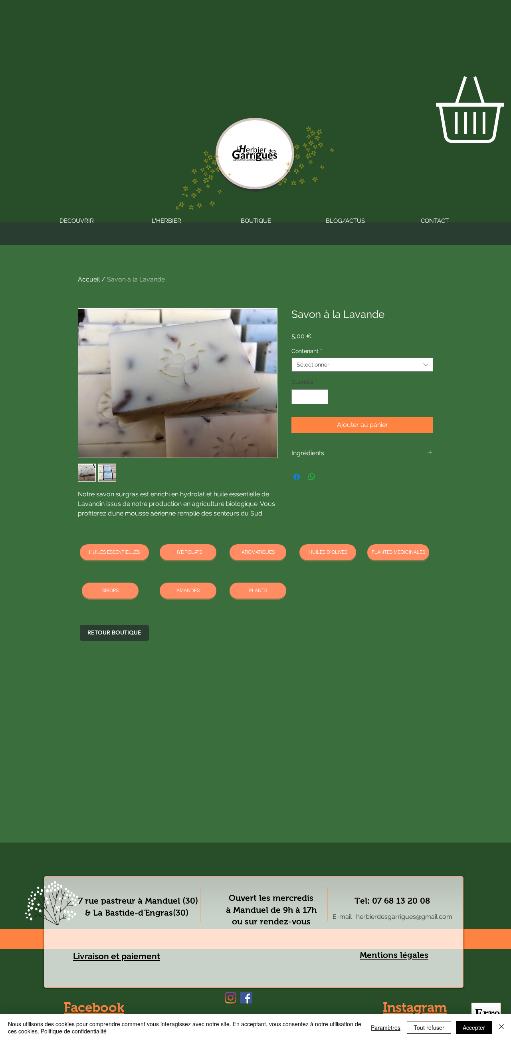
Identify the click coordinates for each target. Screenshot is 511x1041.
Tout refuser (429, 1027)
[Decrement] (298, 397)
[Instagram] (230, 997)
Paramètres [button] (385, 1027)
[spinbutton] (310, 397)
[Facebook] (246, 997)
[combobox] (362, 365)
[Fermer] (501, 1027)
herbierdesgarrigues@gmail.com (404, 916)
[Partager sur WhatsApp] (312, 477)
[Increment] (322, 397)
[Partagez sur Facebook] (296, 477)
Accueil (89, 279)
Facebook (94, 1007)
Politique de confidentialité (74, 1031)
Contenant (306, 351)
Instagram (415, 1007)
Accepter (474, 1027)
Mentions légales (394, 955)
